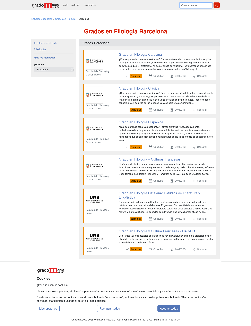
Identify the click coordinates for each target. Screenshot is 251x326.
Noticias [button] (75, 5)
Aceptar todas (169, 308)
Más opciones (48, 308)
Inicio (65, 5)
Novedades (90, 5)
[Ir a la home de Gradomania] (45, 5)
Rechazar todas (109, 308)
